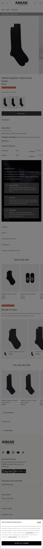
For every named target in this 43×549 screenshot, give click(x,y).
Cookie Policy (29, 532)
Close (39, 522)
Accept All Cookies (21, 543)
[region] (21, 534)
